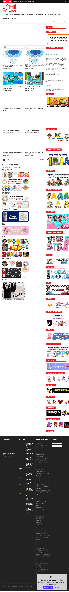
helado (37, 501)
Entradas (55, 443)
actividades (38, 452)
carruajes (38, 467)
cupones (37, 475)
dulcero (43, 482)
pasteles (37, 537)
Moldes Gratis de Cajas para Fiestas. (9, 454)
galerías (37, 492)
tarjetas (44, 563)
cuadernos (44, 473)
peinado (44, 537)
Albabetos (5, 15)
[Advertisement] (23, 35)
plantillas (38, 539)
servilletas (46, 554)
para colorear (44, 535)
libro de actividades (40, 516)
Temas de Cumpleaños (15, 15)
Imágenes (50, 15)
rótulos (44, 550)
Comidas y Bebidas (38, 15)
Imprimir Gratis (7, 18)
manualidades (39, 522)
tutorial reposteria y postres (41, 571)
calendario (45, 465)
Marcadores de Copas (40, 445)
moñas (43, 531)
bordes (43, 462)
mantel (37, 520)
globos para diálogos (40, 497)
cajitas (37, 465)
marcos (37, 529)
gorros (37, 499)
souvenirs (38, 561)
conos (37, 473)
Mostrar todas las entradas (34, 47)
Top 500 (14, 18)
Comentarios (56, 445)
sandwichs (38, 552)
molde (37, 531)
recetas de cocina (39, 546)
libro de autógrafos (40, 518)
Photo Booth (38, 447)
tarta (37, 565)
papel (37, 535)
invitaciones (38, 507)
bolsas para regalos (40, 460)
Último (19, 159)
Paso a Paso (57, 15)
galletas (43, 492)
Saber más (57, 587)
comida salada (39, 471)
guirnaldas (44, 499)
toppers (37, 569)
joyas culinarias (39, 509)
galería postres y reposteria (41, 490)
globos (37, 494)
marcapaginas (39, 526)
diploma (43, 479)
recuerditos (38, 548)
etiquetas (38, 486)
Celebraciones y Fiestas (27, 15)
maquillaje (38, 524)
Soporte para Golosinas (40, 450)
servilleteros (38, 556)
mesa (44, 529)
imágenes (38, 505)
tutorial (44, 569)
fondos (45, 486)
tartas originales (39, 567)
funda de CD (38, 488)
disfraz (37, 482)
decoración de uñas (40, 477)
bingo (45, 458)
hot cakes (44, 501)
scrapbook (38, 554)
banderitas (38, 458)
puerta (37, 544)
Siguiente (14, 159)
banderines (38, 456)
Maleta (37, 443)
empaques (38, 484)
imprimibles (38, 503)
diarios (37, 479)
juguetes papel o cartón (40, 514)
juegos (37, 511)
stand (45, 561)
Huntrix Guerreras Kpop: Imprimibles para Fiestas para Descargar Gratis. (27, 1)
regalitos (38, 550)
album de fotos (39, 454)
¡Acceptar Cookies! (48, 587)
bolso (37, 462)
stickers (37, 563)
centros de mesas (39, 469)
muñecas (38, 533)
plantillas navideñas (40, 541)
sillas (45, 556)
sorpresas (38, 558)
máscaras (44, 533)
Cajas (46, 15)
